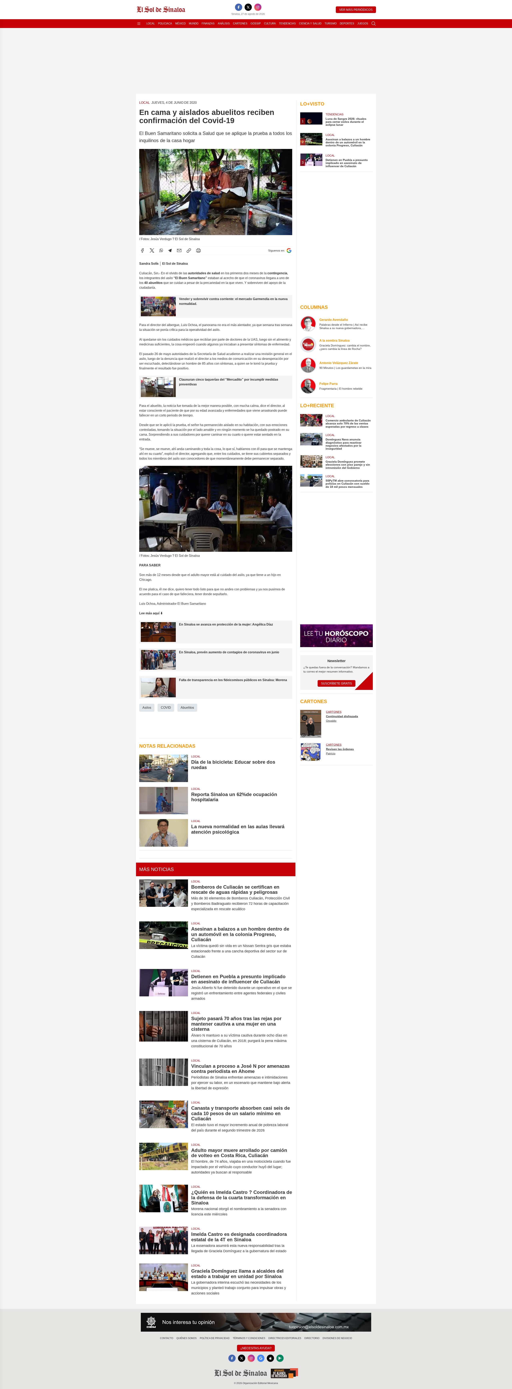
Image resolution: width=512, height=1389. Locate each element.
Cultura (270, 23)
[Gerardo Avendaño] (308, 324)
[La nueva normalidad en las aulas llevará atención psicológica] (163, 832)
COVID (166, 707)
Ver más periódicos (356, 9)
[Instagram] (257, 7)
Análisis (224, 23)
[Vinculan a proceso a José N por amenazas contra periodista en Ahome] (163, 1077)
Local (150, 23)
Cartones (240, 23)
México (180, 23)
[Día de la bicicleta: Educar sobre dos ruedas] (163, 768)
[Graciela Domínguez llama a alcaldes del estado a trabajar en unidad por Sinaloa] (163, 1282)
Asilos (146, 707)
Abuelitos (187, 707)
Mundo (193, 23)
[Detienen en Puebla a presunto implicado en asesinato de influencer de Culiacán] (163, 987)
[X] (248, 7)
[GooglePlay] (280, 1358)
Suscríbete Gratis (336, 683)
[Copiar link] (189, 250)
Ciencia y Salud (310, 23)
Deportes (347, 23)
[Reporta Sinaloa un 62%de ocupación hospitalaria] (163, 800)
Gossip (256, 23)
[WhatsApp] (161, 250)
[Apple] (270, 1358)
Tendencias (287, 23)
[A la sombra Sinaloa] (308, 344)
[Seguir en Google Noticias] (289, 250)
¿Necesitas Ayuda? (255, 1348)
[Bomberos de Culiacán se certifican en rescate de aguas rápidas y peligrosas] (163, 898)
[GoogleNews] (260, 1358)
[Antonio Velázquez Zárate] (308, 365)
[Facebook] (238, 7)
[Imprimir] (198, 250)
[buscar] (373, 23)
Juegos (362, 23)
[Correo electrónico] (179, 250)
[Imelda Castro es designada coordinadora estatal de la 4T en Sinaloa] (163, 1243)
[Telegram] (170, 250)
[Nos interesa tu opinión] (256, 1322)
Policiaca (165, 23)
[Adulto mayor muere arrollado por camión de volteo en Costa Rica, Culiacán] (163, 1161)
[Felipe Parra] (308, 386)
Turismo (331, 23)
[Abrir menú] (139, 23)
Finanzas (208, 23)
